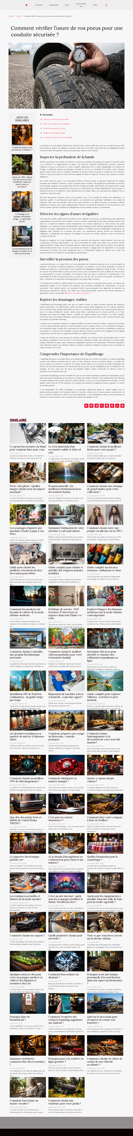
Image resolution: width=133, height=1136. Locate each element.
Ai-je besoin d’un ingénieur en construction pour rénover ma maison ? (65, 859)
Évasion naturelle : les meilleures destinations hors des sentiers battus (64, 489)
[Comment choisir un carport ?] (28, 922)
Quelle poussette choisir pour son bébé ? (65, 937)
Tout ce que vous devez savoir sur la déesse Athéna (104, 937)
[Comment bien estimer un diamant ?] (66, 961)
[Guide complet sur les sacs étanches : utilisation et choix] (105, 554)
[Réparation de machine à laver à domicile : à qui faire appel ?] (66, 680)
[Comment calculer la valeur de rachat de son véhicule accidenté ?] (105, 1045)
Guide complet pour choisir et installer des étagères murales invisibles (65, 570)
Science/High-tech (81, 4)
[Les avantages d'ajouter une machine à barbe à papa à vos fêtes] (28, 514)
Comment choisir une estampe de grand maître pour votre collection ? (105, 489)
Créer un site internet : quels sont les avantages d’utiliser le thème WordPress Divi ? (65, 899)
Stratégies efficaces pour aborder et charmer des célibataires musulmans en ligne (102, 656)
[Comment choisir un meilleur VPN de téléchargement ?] (28, 765)
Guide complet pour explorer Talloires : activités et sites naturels (104, 697)
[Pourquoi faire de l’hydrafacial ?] (28, 1003)
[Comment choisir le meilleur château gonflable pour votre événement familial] (66, 638)
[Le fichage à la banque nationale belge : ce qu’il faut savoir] (22, 201)
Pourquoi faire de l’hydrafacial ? (20, 1018)
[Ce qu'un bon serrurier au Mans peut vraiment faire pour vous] (28, 433)
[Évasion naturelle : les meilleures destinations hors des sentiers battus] (66, 472)
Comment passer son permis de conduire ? (22, 148)
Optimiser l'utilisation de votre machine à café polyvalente (66, 529)
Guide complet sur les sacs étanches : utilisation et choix (104, 569)
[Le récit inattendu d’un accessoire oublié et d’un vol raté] (66, 433)
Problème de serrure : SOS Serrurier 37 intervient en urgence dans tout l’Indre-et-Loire (65, 614)
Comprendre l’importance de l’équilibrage (57, 137)
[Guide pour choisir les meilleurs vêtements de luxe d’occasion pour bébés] (28, 554)
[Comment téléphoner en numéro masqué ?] (66, 765)
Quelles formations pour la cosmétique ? (102, 858)
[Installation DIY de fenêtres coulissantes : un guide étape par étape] (28, 680)
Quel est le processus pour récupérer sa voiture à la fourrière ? (102, 1019)
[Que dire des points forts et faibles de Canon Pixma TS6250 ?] (28, 803)
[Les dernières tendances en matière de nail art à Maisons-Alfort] (28, 720)
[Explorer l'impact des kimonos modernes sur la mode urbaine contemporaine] (105, 595)
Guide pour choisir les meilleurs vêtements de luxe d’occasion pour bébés (26, 570)
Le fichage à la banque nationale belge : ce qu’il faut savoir (22, 217)
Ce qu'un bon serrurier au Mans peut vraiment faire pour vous (28, 448)
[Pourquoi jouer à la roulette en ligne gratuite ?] (66, 1045)
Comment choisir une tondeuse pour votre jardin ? (64, 1102)
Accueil (11, 16)
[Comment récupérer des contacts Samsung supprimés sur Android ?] (66, 1003)
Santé (67, 5)
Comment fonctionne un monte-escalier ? (24, 1102)
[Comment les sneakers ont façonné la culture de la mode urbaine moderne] (28, 595)
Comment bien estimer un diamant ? (63, 976)
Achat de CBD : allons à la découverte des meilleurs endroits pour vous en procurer (22, 182)
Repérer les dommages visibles (54, 133)
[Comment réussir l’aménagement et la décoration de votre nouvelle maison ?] (105, 720)
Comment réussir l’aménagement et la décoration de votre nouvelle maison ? (103, 738)
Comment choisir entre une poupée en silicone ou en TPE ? (105, 529)
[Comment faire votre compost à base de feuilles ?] (105, 803)
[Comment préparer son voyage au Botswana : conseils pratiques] (66, 720)
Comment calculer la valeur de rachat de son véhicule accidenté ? (104, 1061)
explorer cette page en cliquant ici (78, 293)
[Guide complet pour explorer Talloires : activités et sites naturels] (105, 680)
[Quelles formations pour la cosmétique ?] (105, 843)
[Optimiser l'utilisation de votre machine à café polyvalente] (66, 514)
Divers (95, 5)
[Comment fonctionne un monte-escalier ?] (28, 1087)
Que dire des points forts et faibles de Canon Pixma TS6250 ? (25, 820)
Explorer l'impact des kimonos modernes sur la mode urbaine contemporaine (104, 612)
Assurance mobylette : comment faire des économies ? (27, 1061)
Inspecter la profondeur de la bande (55, 119)
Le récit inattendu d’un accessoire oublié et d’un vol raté (64, 449)
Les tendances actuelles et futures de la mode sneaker (25, 898)
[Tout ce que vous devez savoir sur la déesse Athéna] (105, 922)
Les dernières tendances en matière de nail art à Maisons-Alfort (27, 736)
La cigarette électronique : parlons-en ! (25, 858)
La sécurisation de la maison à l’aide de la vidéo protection (22, 251)
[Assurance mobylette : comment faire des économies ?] (28, 1045)
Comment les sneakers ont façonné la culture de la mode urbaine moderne (27, 612)
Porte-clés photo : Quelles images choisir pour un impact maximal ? (27, 489)
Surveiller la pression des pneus (54, 128)
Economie (38, 5)
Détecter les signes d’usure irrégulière (56, 124)
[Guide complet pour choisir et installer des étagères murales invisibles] (66, 554)
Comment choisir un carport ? (27, 935)
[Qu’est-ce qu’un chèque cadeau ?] (105, 765)
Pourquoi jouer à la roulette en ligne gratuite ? (66, 1060)
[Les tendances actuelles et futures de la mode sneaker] (28, 882)
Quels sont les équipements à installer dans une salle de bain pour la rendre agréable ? (104, 899)
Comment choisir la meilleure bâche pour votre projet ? (104, 448)
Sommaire (47, 114)
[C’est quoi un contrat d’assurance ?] (66, 803)
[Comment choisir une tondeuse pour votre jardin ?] (66, 1087)
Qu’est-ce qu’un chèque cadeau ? (100, 780)
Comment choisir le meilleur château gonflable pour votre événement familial (65, 654)
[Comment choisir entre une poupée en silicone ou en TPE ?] (105, 514)
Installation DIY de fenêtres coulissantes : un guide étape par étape (26, 697)
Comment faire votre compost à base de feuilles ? (104, 819)
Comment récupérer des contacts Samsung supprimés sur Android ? (65, 1019)
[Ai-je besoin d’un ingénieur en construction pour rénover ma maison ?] (66, 843)
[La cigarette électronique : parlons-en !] (28, 843)
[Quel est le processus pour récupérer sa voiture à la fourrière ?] (105, 1003)
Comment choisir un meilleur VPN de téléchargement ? (27, 780)
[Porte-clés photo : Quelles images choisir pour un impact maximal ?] (28, 472)
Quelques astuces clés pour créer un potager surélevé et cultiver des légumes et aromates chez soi (26, 979)
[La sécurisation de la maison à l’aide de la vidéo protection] (22, 236)
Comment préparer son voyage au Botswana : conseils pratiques (66, 736)
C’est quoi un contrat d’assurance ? (60, 819)
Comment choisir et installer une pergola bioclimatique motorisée (26, 654)
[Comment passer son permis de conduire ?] (22, 134)
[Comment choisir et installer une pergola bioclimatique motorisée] (28, 638)
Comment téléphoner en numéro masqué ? (62, 780)
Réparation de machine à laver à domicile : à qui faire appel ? (66, 695)
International (53, 5)
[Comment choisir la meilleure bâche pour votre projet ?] (105, 433)
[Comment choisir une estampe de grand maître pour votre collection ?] (105, 472)
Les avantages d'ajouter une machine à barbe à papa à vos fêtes (27, 531)
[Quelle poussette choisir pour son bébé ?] (66, 922)
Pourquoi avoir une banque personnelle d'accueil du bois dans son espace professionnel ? (104, 979)
